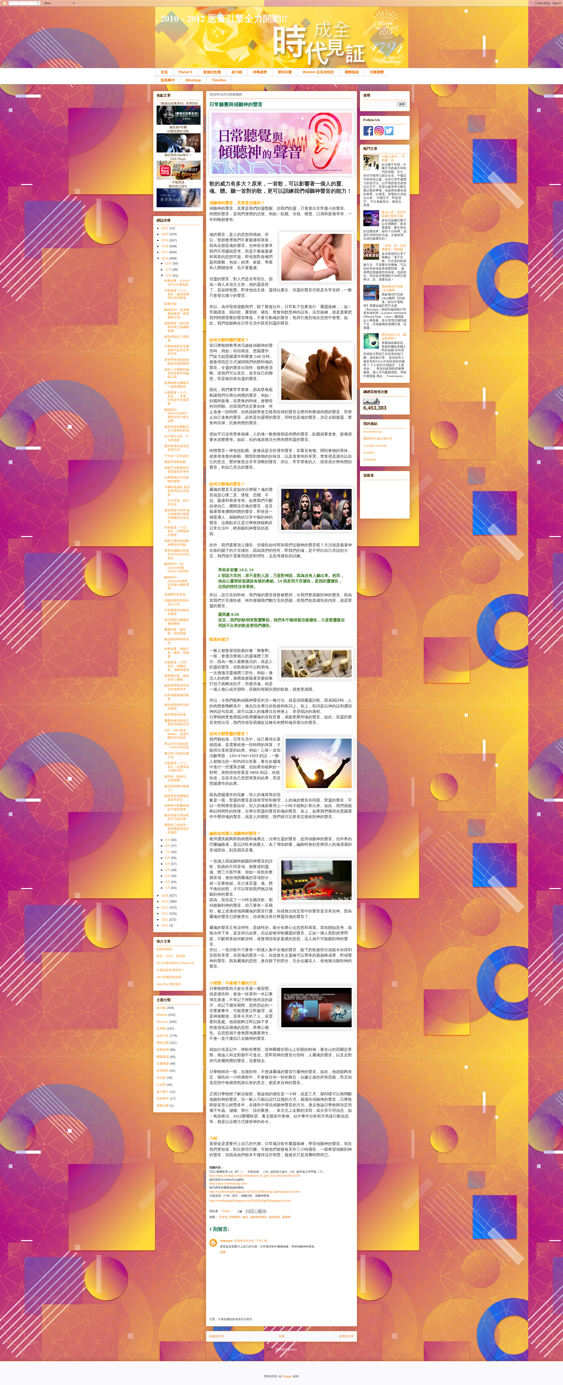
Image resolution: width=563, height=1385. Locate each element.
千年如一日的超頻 (176, 456)
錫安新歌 (274, 1217)
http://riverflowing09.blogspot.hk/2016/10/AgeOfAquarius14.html (250, 1200)
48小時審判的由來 (169, 977)
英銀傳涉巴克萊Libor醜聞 (392, 288)
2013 (165, 907)
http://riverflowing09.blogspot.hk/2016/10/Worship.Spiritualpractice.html (254, 1191)
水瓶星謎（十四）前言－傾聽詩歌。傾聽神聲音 (176, 665)
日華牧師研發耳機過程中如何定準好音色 (176, 350)
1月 (168, 888)
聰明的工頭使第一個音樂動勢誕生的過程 (176, 828)
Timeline (219, 80)
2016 (165, 258)
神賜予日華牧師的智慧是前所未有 (176, 469)
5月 (168, 864)
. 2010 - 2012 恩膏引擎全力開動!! (221, 18)
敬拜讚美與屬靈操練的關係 (176, 621)
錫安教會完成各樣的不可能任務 (176, 817)
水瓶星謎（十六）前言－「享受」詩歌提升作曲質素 (176, 398)
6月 (168, 858)
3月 (168, 876)
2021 (165, 228)
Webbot (162, 1014)
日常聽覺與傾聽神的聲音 (176, 612)
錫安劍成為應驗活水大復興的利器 (176, 428)
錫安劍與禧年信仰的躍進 (176, 706)
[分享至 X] (256, 1211)
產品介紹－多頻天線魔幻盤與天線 (394, 214)
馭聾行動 (170, 304)
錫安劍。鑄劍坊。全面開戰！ (176, 778)
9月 (168, 840)
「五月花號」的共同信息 (176, 502)
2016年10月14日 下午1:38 (250, 1240)
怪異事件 (168, 80)
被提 (245, 1217)
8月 (168, 846)
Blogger (287, 1376)
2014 (165, 901)
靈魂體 (286, 1217)
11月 (168, 269)
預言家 (161, 1077)
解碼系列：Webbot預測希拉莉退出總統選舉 (176, 583)
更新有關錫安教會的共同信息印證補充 (176, 554)
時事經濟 (260, 72)
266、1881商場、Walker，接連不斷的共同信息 (176, 733)
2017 (165, 252)
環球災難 (285, 72)
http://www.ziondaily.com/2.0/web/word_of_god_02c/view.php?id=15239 (254, 1175)
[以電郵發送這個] (247, 1211)
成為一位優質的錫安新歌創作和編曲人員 (176, 373)
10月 (169, 275)
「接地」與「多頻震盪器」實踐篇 (394, 247)
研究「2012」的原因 (171, 956)
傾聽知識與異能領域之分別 (176, 602)
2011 (165, 919)
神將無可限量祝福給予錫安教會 (176, 807)
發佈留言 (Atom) (286, 1349)
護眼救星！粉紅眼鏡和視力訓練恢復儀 (176, 326)
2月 (168, 882)
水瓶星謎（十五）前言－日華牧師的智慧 (176, 531)
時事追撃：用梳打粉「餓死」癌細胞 (176, 652)
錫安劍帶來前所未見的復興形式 (176, 687)
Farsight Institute (375, 445)
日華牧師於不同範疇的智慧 (176, 479)
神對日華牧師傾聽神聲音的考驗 (176, 542)
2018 (165, 246)
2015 (165, 895)
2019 (165, 240)
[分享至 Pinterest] (264, 1211)
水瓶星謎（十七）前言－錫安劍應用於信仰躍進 (176, 294)
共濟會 (161, 1028)
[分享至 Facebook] (260, 1211)
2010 (165, 925)
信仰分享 (163, 1035)
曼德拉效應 (212, 72)
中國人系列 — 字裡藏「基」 (393, 158)
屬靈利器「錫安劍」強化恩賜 (175, 631)
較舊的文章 (346, 1336)
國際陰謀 (352, 72)
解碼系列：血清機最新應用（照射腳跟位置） (176, 313)
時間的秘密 (164, 949)
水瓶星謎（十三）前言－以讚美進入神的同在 (176, 766)
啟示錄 (237, 72)
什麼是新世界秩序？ (170, 970)
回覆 (223, 1252)
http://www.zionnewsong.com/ (228, 1183)
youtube (369, 452)
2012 (165, 913)
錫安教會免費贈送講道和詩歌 (176, 797)
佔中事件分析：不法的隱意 (176, 438)
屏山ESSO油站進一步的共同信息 (176, 745)
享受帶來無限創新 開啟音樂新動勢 (176, 361)
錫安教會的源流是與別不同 (176, 447)
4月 (168, 870)
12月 (169, 263)
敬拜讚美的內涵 (175, 714)
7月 (168, 852)
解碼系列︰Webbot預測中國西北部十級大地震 (176, 415)
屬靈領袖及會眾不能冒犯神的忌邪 (176, 722)
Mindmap (193, 80)
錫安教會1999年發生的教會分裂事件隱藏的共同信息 (177, 515)
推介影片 (163, 1091)
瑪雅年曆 (163, 1105)
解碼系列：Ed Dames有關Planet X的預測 (176, 567)
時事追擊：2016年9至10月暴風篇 (177, 282)
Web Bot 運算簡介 (169, 984)
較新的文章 (216, 1336)
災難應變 (377, 72)
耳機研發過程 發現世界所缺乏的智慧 (177, 490)
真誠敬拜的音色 (175, 594)
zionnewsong (372, 431)
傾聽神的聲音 (258, 1217)
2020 (165, 234)
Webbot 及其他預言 (318, 72)
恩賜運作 (235, 1217)
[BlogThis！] (252, 1211)
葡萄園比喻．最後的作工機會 (176, 677)
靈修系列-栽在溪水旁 (377, 438)
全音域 (223, 1217)
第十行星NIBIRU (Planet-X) (175, 963)
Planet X (185, 72)
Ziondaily (369, 459)
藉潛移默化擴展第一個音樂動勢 (176, 384)
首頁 (164, 72)
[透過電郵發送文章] (239, 1211)
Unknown (226, 1240)
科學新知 (163, 1070)
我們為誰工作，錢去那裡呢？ (394, 336)
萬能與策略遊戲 (175, 462)
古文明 (161, 1084)
